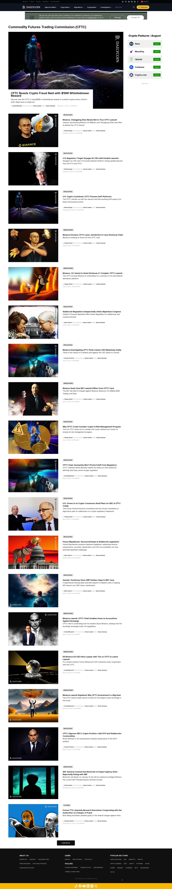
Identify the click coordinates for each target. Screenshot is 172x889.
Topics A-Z (88, 859)
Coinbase (128, 868)
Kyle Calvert (68, 322)
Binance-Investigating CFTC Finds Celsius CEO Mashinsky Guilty (92, 350)
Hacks (147, 863)
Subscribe (144, 7)
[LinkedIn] (132, 1)
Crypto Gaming (115, 863)
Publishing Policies (27, 868)
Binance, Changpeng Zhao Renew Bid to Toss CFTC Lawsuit (90, 120)
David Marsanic (17, 106)
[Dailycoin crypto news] (31, 7)
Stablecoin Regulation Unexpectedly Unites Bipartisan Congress (92, 311)
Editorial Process (39, 863)
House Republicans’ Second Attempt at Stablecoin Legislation (91, 542)
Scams (112, 868)
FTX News (67, 805)
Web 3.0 (140, 859)
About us (25, 1)
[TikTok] (123, 1)
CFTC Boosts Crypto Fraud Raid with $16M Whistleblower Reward (50, 94)
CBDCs (131, 863)
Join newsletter (55, 1)
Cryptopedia (77, 859)
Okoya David (68, 243)
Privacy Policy (86, 867)
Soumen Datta (69, 821)
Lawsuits (132, 859)
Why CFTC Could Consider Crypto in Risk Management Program (92, 427)
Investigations (115, 859)
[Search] (134, 7)
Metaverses (144, 868)
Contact (38, 1)
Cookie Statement (71, 867)
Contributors (43, 859)
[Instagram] (135, 1)
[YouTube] (129, 1)
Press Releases (25, 863)
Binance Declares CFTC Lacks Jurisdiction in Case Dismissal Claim (93, 235)
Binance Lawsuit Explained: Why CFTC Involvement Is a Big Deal (92, 695)
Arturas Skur (68, 785)
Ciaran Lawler (37, 106)
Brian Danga (68, 131)
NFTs (136, 868)
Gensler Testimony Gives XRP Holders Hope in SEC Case (88, 580)
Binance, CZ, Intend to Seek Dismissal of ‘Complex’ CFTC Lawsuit (92, 273)
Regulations (68, 115)
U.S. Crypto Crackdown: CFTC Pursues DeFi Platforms (87, 196)
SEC (125, 859)
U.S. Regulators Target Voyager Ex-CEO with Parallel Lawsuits (91, 158)
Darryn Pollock (69, 358)
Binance (120, 868)
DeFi (125, 863)
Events (32, 1)
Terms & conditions (72, 872)
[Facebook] (126, 1)
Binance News (68, 230)
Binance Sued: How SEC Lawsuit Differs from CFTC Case (89, 388)
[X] (138, 1)
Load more (66, 843)
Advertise (45, 1)
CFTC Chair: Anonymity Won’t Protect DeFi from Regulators (90, 465)
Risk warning (98, 867)
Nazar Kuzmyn (50, 106)
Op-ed (112, 872)
